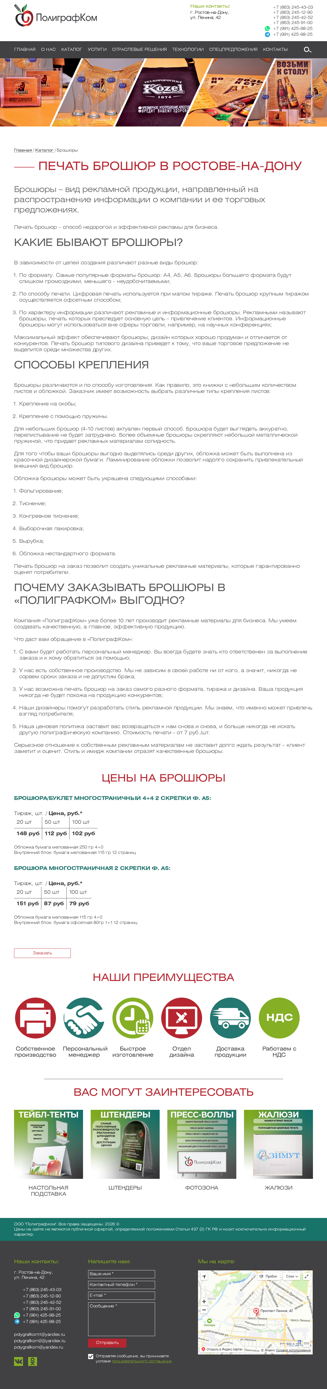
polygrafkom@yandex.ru (38, 1347)
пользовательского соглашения (142, 1361)
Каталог (44, 150)
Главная (23, 150)
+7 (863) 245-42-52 (293, 18)
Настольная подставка (48, 1191)
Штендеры (125, 1188)
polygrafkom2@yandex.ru (39, 1341)
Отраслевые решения (139, 50)
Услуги (97, 50)
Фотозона (201, 1188)
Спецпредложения (233, 50)
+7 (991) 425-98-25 (292, 29)
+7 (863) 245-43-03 (293, 7)
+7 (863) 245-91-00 (292, 23)
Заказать (42, 953)
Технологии (188, 50)
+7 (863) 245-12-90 (292, 13)
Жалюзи (279, 1188)
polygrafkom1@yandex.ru (39, 1335)
